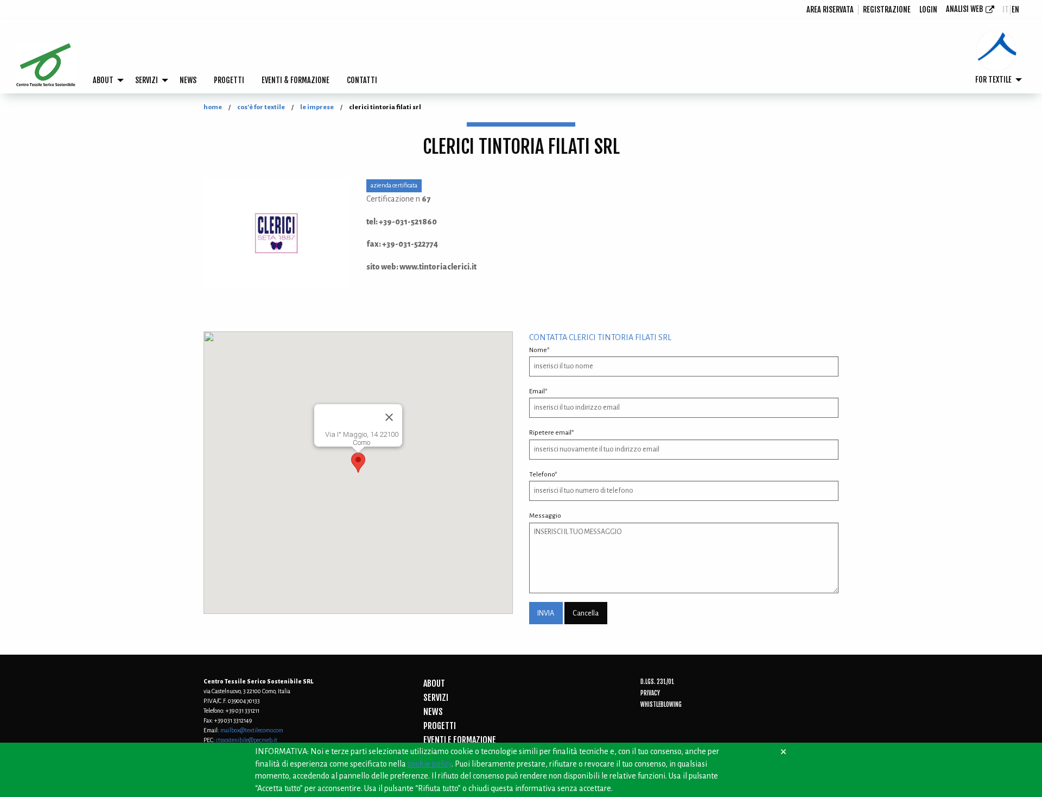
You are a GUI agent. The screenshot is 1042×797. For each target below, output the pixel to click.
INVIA (545, 613)
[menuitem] (830, 10)
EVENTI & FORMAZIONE (295, 80)
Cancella (586, 613)
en (1015, 9)
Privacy (650, 693)
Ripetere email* (551, 432)
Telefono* (543, 474)
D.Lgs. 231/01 (657, 682)
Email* (538, 391)
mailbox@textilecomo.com (251, 730)
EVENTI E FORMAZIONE (459, 740)
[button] (358, 463)
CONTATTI (362, 80)
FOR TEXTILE (993, 79)
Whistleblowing (661, 704)
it (1005, 9)
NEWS (188, 80)
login (928, 9)
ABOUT (103, 80)
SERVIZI (146, 80)
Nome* (539, 350)
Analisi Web (964, 9)
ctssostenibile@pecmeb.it (246, 740)
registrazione (887, 9)
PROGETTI (229, 80)
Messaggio (545, 515)
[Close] (389, 417)
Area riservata (830, 9)
